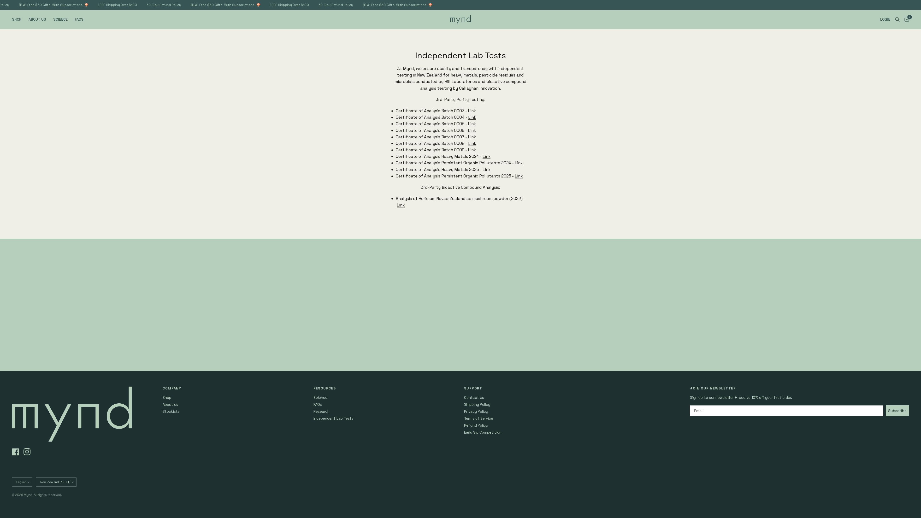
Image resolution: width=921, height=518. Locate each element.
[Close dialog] (549, 197)
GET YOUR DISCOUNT (507, 283)
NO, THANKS (507, 314)
